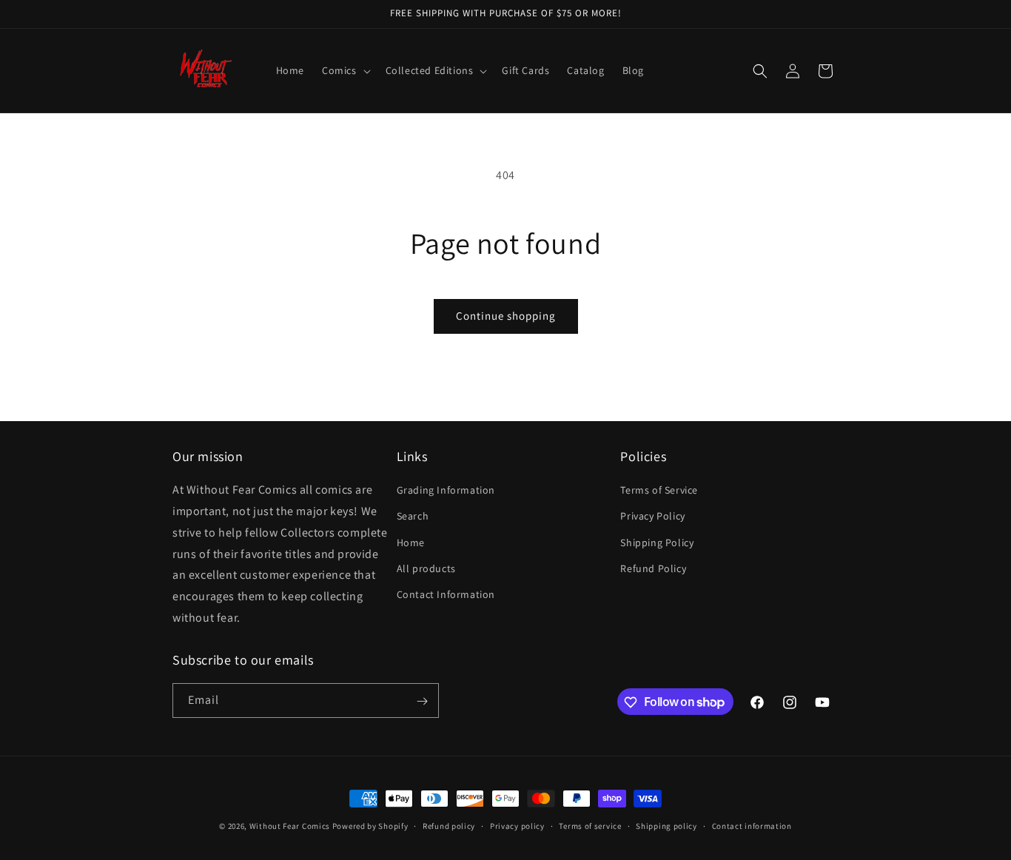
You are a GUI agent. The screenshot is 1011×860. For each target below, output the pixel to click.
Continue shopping (506, 316)
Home (411, 542)
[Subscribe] (422, 701)
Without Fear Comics (289, 826)
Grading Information (446, 490)
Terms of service (590, 825)
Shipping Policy (656, 542)
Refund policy (449, 825)
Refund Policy (653, 568)
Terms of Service (659, 490)
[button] (345, 70)
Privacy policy (517, 825)
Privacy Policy (652, 516)
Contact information (752, 825)
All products (426, 568)
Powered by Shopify (370, 826)
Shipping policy (666, 825)
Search (413, 516)
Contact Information (446, 594)
